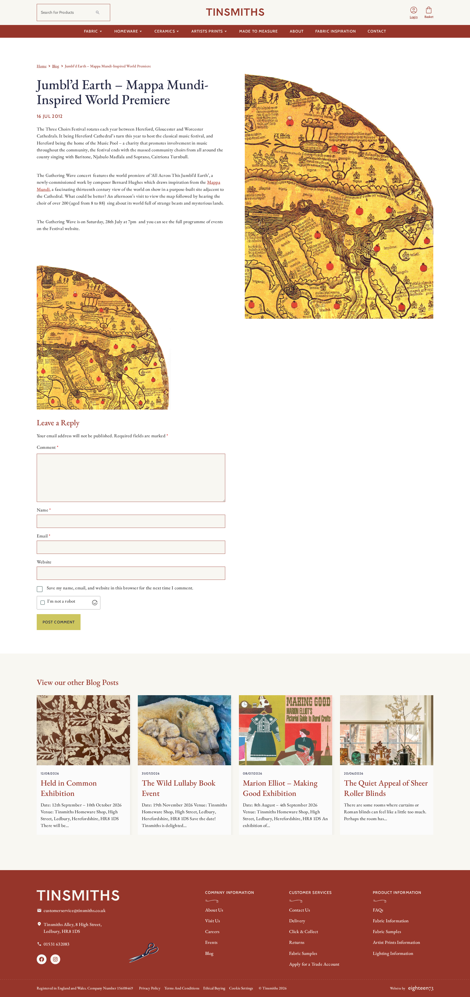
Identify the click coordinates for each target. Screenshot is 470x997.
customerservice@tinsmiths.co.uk (75, 910)
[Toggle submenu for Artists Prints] (225, 31)
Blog (55, 66)
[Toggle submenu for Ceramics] (178, 31)
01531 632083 (56, 944)
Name (44, 510)
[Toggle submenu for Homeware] (141, 31)
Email (43, 536)
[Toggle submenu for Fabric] (101, 31)
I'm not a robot (61, 601)
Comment (48, 447)
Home (42, 66)
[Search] (97, 12)
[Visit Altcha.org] (94, 602)
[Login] (413, 12)
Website (44, 562)
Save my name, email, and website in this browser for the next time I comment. (120, 588)
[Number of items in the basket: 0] (428, 13)
